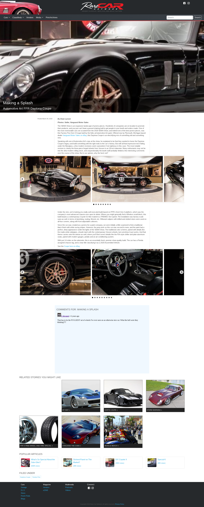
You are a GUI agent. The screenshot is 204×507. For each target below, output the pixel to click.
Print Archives (51, 18)
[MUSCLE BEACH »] (123, 432)
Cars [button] (6, 18)
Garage (24, 487)
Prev (22, 179)
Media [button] (39, 18)
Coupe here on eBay (72, 246)
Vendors (29, 18)
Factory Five (36, 477)
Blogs (23, 499)
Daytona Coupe (25, 477)
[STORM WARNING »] (165, 396)
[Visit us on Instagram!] (188, 3)
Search (198, 18)
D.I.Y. (23, 490)
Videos (68, 490)
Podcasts (69, 487)
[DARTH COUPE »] (123, 396)
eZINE (45, 490)
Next (181, 179)
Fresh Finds (25, 496)
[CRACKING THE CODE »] (81, 432)
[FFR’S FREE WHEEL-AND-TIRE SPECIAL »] (38, 432)
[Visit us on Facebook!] (184, 3)
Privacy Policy (119, 504)
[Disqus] (102, 341)
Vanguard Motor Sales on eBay (75, 135)
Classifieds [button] (17, 18)
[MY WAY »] (81, 396)
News (23, 493)
